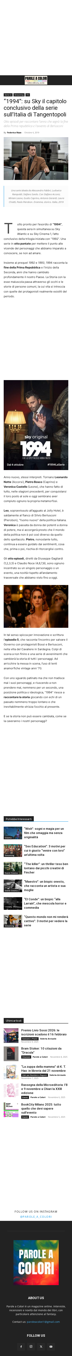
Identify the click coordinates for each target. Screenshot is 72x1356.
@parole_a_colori (36, 1216)
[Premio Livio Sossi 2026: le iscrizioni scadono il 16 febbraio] (11, 1035)
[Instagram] (31, 1346)
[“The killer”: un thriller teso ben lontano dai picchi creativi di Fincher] (13, 868)
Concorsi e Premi (29, 1038)
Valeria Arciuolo (48, 1038)
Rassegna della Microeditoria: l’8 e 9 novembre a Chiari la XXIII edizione (44, 1089)
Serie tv (8, 94)
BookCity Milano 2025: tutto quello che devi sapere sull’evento (41, 1108)
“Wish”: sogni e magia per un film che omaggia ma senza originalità (44, 833)
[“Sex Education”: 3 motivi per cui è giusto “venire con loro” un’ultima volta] (13, 850)
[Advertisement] (36, 37)
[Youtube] (51, 1346)
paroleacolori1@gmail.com (43, 1322)
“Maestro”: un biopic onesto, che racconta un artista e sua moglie (45, 886)
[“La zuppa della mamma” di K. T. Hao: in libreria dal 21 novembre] (11, 1072)
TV (28, 94)
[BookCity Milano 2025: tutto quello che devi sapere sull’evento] (11, 1109)
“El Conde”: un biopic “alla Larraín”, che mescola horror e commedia (45, 903)
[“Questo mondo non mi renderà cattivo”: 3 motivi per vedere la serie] (13, 921)
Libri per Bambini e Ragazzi (34, 1075)
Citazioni (26, 1057)
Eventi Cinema (11, 873)
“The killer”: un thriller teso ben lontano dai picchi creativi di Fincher (46, 868)
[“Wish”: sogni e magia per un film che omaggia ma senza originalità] (13, 833)
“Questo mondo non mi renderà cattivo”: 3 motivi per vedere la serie (46, 921)
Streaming (19, 94)
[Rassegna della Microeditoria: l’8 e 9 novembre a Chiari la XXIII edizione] (11, 1090)
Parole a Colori (40, 1056)
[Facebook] (21, 1346)
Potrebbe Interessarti (19, 819)
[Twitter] (41, 1346)
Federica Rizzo (14, 132)
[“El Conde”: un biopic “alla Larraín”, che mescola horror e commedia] (13, 903)
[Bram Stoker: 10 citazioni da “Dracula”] (11, 1053)
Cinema (8, 837)
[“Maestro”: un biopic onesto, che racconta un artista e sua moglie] (13, 886)
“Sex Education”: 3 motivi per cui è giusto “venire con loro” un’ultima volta (44, 850)
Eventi (25, 1097)
